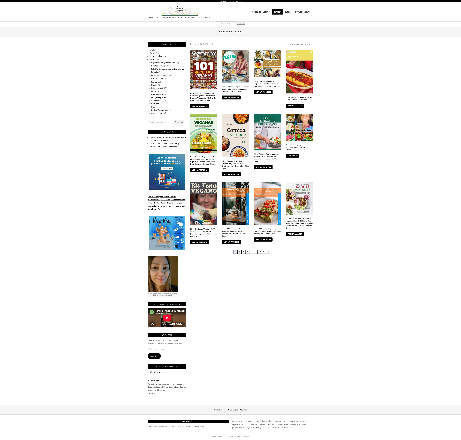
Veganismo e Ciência (237, 410)
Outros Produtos (156, 56)
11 (255, 251)
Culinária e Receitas (159, 75)
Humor (154, 85)
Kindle (152, 50)
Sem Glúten (158, 78)
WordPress (247, 436)
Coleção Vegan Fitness (160, 97)
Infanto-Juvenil (157, 88)
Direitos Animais (158, 66)
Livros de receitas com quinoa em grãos (165, 143)
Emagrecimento (157, 91)
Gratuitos (155, 103)
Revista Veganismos (159, 110)
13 (264, 251)
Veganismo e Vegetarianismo (163, 62)
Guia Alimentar (157, 94)
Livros (152, 59)
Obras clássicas (157, 113)
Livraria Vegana (156, 372)
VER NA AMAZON (199, 106)
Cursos (152, 53)
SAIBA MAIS (293, 155)
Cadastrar (154, 356)
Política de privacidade (216, 436)
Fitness (154, 82)
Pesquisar (241, 23)
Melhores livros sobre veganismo (163, 146)
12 (260, 251)
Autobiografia (157, 100)
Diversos (154, 107)
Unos (234, 436)
